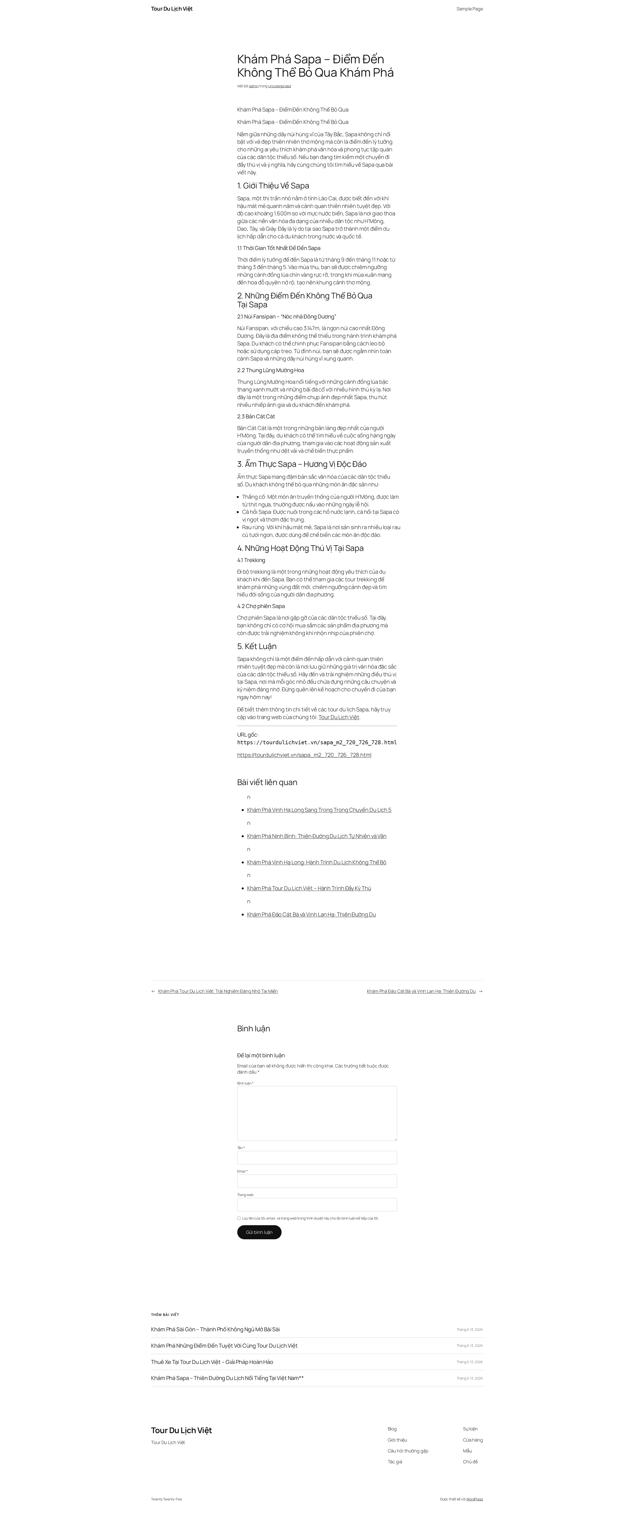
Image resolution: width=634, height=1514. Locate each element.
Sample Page (470, 9)
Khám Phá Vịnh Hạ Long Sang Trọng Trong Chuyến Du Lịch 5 (319, 809)
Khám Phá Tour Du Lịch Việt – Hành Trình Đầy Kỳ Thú (309, 888)
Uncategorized (279, 86)
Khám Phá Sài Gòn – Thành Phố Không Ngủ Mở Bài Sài (215, 1329)
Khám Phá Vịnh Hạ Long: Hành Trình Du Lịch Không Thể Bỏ (317, 862)
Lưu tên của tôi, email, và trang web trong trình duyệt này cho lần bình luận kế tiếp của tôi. (310, 1218)
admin (254, 86)
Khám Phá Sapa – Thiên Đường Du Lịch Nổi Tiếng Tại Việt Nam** (227, 1378)
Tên (241, 1147)
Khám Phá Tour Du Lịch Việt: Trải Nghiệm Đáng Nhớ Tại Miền (218, 991)
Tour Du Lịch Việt (172, 8)
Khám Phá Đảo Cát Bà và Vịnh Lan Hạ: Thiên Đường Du (311, 914)
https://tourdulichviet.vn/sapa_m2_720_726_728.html (304, 755)
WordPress (474, 1499)
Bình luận (245, 1083)
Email (242, 1171)
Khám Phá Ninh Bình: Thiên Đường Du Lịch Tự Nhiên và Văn (317, 836)
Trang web (245, 1194)
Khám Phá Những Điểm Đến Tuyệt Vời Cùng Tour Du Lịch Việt (224, 1346)
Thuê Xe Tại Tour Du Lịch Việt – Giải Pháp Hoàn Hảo (212, 1362)
